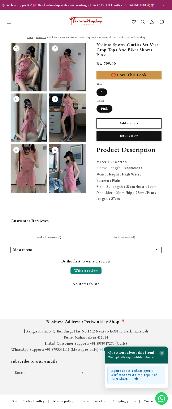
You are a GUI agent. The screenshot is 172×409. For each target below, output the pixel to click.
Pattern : (108, 180)
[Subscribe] (81, 373)
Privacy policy (62, 401)
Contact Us (152, 401)
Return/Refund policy (28, 401)
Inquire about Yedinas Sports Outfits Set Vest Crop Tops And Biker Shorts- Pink (134, 375)
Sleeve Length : (119, 168)
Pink (104, 109)
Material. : (111, 162)
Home (30, 37)
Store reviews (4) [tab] (123, 237)
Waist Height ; (118, 174)
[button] (8, 21)
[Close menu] (161, 353)
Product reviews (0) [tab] (48, 237)
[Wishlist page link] (134, 22)
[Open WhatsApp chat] (161, 398)
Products (41, 37)
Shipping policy (124, 401)
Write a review (86, 270)
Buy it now (129, 136)
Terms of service (93, 401)
